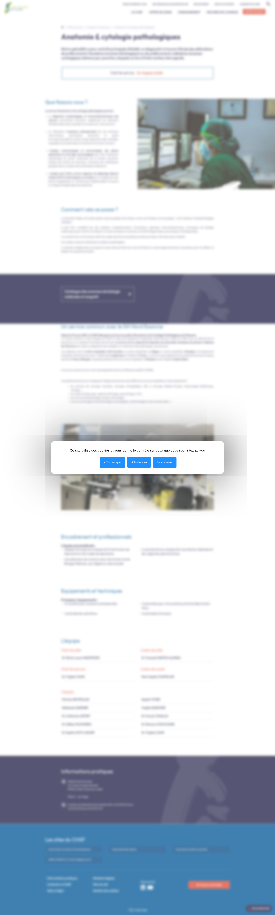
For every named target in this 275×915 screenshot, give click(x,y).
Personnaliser (165, 462)
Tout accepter (113, 462)
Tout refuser (140, 462)
